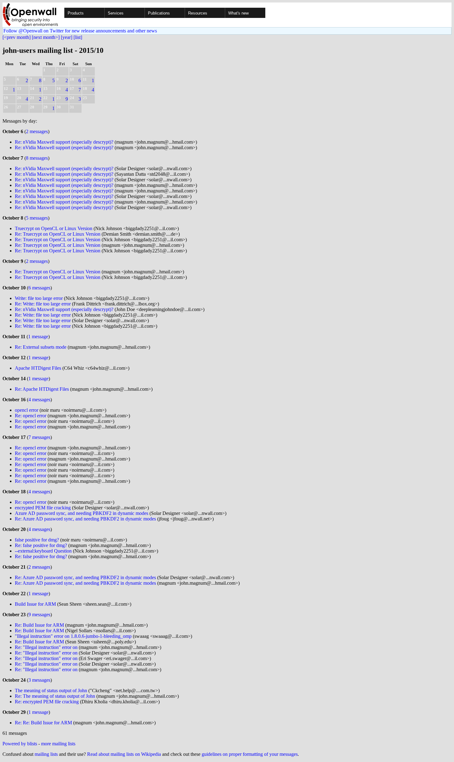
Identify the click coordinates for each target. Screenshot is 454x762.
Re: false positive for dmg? (41, 545)
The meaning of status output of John (51, 690)
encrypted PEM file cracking (43, 507)
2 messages (37, 131)
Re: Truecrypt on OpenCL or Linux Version (57, 234)
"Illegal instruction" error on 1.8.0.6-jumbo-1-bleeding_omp (73, 636)
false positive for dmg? (37, 539)
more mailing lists (58, 743)
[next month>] (46, 37)
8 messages (37, 158)
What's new (238, 13)
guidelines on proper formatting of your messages (250, 754)
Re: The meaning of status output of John (55, 696)
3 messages (39, 680)
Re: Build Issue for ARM (39, 625)
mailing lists (46, 754)
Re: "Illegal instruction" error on (46, 647)
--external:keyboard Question (43, 551)
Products (76, 13)
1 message (38, 336)
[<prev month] (16, 37)
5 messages (37, 218)
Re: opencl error (30, 415)
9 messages (39, 614)
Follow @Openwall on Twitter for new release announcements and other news (80, 30)
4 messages (39, 399)
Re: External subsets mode (40, 347)
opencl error (26, 410)
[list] (78, 37)
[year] (66, 37)
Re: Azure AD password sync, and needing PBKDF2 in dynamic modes (85, 518)
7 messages (39, 437)
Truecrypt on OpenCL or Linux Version (53, 228)
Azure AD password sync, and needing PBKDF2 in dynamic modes (81, 513)
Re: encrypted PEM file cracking (47, 701)
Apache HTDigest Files (38, 368)
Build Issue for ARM (35, 604)
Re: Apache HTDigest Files (42, 389)
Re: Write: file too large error (43, 303)
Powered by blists (19, 743)
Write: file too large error (39, 298)
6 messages (39, 287)
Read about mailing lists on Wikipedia (124, 754)
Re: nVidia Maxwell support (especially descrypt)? (64, 142)
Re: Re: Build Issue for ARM (43, 722)
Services (116, 13)
